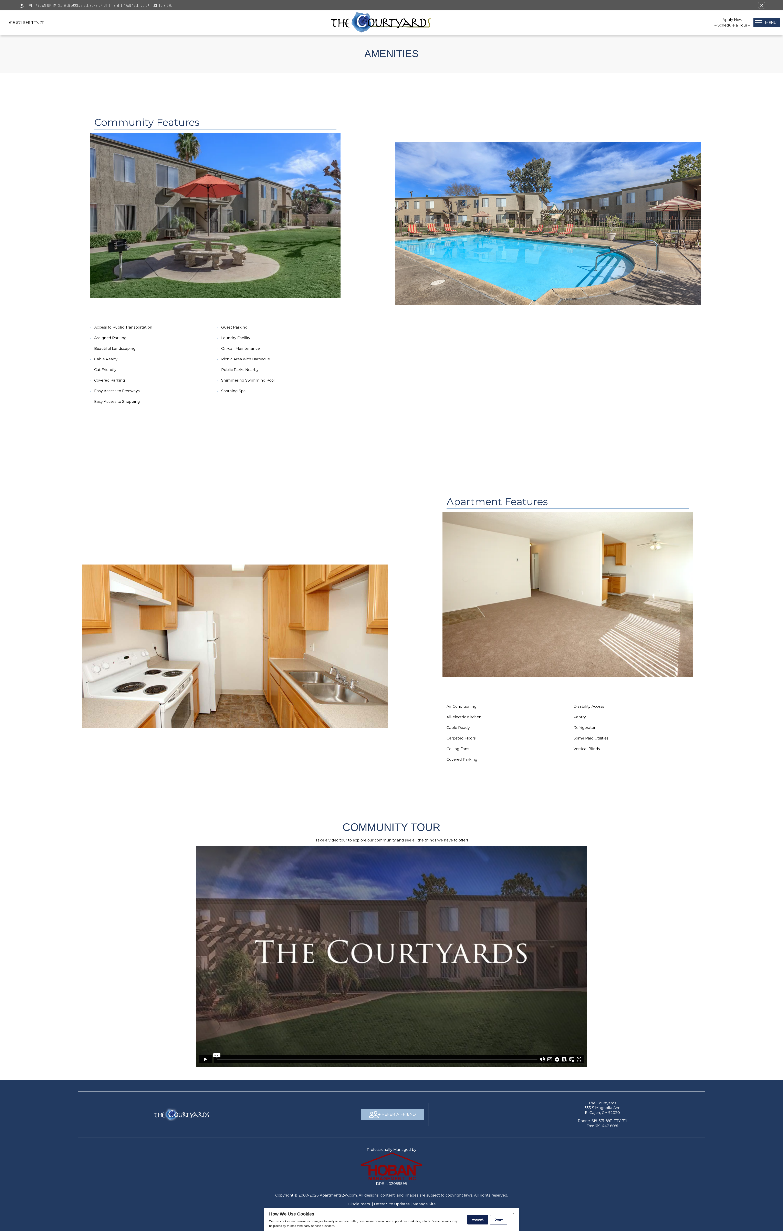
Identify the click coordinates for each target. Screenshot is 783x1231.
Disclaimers (359, 1204)
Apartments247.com (338, 1195)
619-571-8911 (26, 22)
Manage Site (424, 1204)
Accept (477, 1219)
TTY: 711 (602, 1121)
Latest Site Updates (392, 1204)
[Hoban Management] (391, 1166)
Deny (498, 1219)
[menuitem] (732, 20)
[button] (761, 5)
